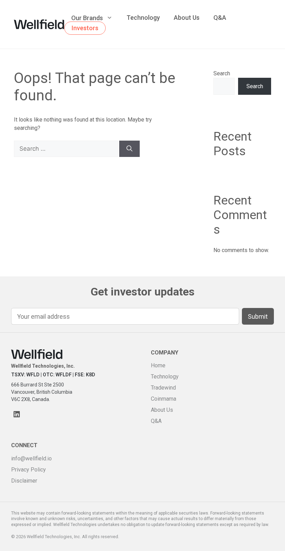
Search (221, 73)
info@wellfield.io (31, 458)
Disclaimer (24, 480)
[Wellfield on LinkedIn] (16, 414)
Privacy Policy (28, 469)
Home (158, 365)
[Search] (129, 149)
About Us (187, 17)
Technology (143, 17)
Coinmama (163, 398)
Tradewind (163, 387)
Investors (85, 28)
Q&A (219, 17)
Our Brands (87, 18)
